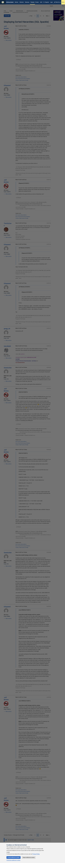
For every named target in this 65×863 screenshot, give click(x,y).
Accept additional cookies (13, 857)
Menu (63, 2)
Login (51, 2)
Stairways (27, 2)
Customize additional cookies (13, 860)
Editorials (21, 2)
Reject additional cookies (29, 857)
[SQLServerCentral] (3, 2)
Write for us (58, 2)
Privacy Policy (36, 854)
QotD (41, 2)
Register (47, 2)
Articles (16, 2)
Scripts (37, 2)
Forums (32, 2)
